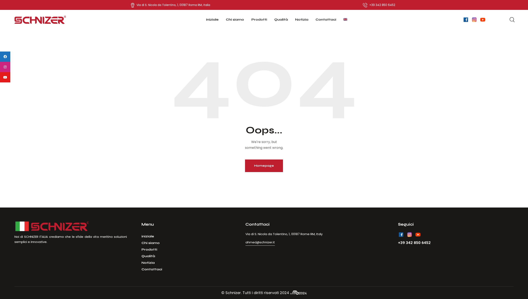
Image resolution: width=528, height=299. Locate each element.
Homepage (264, 166)
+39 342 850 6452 (414, 243)
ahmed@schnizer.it (260, 242)
